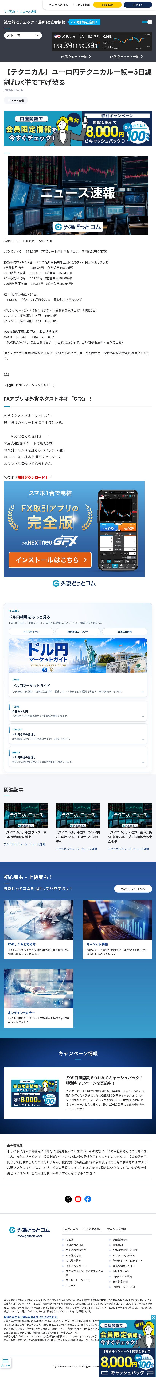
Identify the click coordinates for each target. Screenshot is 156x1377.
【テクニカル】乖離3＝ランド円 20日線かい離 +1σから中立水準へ (78, 837)
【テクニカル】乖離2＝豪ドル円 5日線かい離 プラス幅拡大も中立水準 (130, 837)
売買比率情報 (120, 1281)
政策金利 (118, 1245)
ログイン (138, 5)
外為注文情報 (125, 631)
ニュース (71, 1285)
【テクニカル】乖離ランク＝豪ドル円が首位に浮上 (25, 834)
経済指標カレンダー (78, 631)
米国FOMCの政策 (122, 1276)
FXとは (69, 1239)
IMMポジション (121, 1271)
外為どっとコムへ (133, 889)
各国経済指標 (120, 1239)
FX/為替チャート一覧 (124, 56)
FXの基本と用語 (74, 1245)
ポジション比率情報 (124, 1255)
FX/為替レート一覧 (74, 56)
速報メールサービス (124, 1287)
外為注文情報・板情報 (125, 1250)
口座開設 (107, 5)
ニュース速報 (16, 100)
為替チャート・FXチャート (128, 1260)
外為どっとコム (58, 5)
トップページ (70, 1229)
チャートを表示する (147, 22)
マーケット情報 (81, 5)
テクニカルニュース (16, 844)
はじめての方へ (92, 1229)
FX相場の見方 (73, 1260)
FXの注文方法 (73, 1255)
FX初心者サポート (76, 1266)
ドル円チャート (31, 631)
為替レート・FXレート (78, 1280)
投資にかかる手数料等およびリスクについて (30, 1317)
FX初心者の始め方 (76, 1250)
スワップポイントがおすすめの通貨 (84, 1273)
